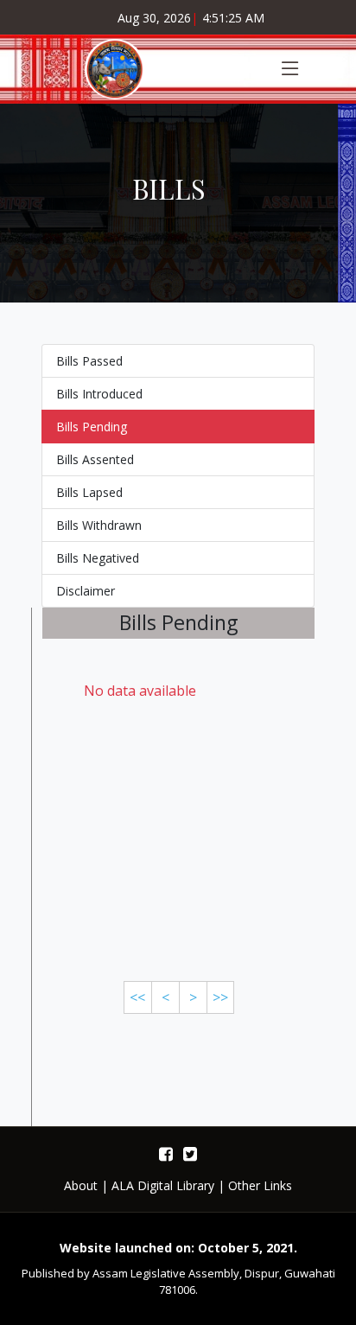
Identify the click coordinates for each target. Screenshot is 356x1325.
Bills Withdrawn (99, 525)
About (81, 1185)
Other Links (260, 1185)
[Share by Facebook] (166, 1153)
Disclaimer (85, 591)
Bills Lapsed (89, 492)
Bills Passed (89, 361)
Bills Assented (95, 459)
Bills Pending (91, 426)
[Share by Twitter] (190, 1153)
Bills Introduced (99, 393)
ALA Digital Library (162, 1185)
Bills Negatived (97, 558)
